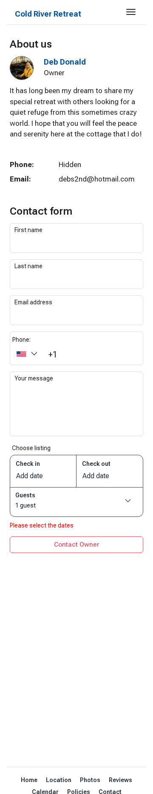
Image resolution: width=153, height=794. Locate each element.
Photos (90, 780)
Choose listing (31, 448)
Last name (28, 266)
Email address (33, 302)
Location (58, 780)
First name (28, 230)
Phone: (21, 339)
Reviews (120, 780)
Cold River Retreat (48, 13)
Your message (33, 378)
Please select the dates (42, 525)
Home (29, 780)
